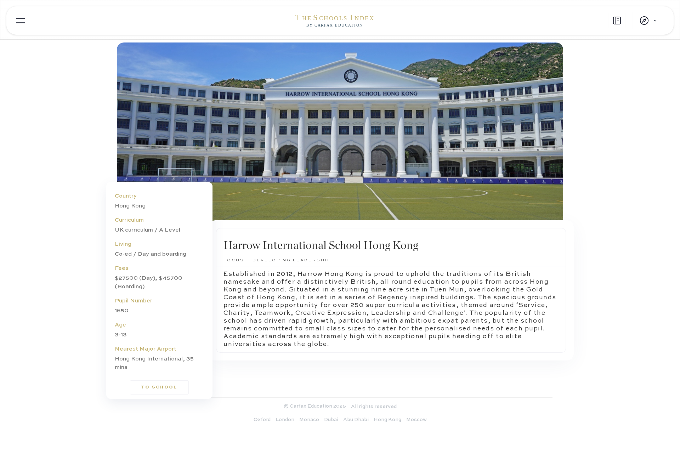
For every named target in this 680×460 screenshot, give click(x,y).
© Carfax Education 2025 (315, 406)
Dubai (331, 419)
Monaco (309, 419)
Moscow (416, 419)
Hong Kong (387, 419)
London (285, 419)
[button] (648, 20)
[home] (340, 20)
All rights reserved (374, 406)
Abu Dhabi (356, 419)
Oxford (262, 419)
